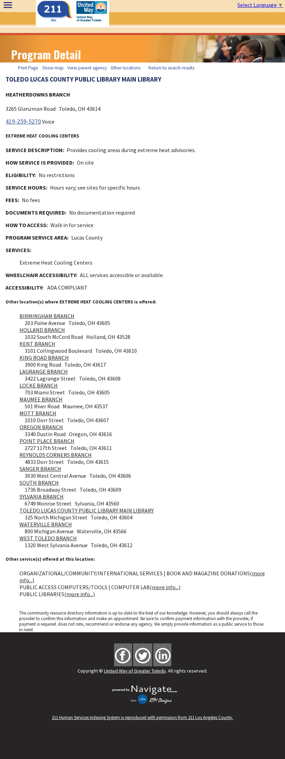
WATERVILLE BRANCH (45, 524)
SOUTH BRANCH (39, 482)
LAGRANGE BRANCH (43, 371)
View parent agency (87, 68)
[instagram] (162, 664)
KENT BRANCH (37, 343)
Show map (53, 68)
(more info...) (165, 587)
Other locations (125, 68)
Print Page (28, 68)
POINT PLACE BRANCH (46, 440)
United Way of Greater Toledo (135, 671)
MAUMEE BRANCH (41, 399)
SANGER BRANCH (40, 468)
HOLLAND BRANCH (42, 329)
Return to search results (171, 68)
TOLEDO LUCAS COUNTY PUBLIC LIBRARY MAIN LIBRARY (86, 510)
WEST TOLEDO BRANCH (48, 538)
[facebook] (123, 664)
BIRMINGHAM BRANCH (46, 315)
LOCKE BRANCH (38, 385)
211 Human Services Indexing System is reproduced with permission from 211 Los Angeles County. (142, 717)
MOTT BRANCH (37, 413)
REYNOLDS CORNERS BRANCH (55, 454)
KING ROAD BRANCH (44, 357)
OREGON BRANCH (41, 427)
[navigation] (8, 5)
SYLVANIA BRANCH (41, 496)
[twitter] (143, 664)
